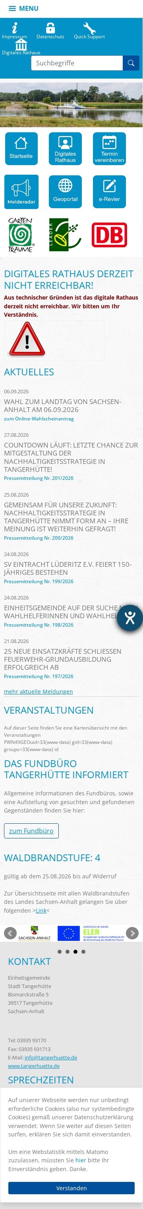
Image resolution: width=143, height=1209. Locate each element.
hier (80, 1160)
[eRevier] (109, 192)
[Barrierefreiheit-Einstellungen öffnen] (130, 618)
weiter (132, 933)
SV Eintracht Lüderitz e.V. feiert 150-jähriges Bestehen (67, 568)
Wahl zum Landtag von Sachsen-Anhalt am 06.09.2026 (62, 405)
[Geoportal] (65, 192)
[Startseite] (22, 149)
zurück (10, 933)
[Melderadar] (22, 192)
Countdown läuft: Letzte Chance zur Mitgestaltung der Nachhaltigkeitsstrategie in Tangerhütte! (71, 456)
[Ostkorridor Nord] (109, 235)
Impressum (14, 34)
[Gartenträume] (21, 235)
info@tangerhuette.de (51, 1057)
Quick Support (89, 34)
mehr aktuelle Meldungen (38, 691)
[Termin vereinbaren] (109, 149)
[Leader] (65, 235)
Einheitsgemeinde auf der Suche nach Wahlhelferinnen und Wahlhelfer (71, 611)
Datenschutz (50, 34)
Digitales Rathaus (21, 50)
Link (41, 910)
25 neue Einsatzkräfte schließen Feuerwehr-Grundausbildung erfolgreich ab (63, 659)
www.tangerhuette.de (34, 1065)
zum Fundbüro (31, 830)
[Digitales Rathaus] (65, 149)
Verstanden (71, 1188)
